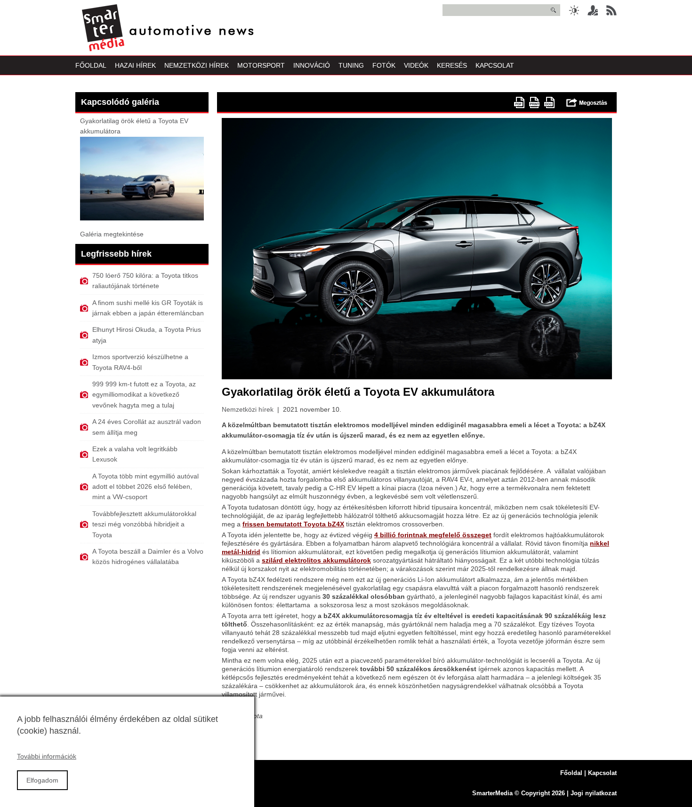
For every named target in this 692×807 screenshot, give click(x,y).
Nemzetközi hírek (248, 409)
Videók (416, 65)
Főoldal (90, 65)
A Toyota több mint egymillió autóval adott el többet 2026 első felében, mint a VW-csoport (145, 486)
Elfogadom (42, 780)
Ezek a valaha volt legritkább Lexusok (134, 454)
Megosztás (586, 102)
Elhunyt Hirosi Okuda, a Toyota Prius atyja (146, 335)
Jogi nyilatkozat (594, 793)
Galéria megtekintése (112, 234)
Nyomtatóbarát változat (534, 102)
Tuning (351, 65)
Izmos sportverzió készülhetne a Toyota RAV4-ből (140, 362)
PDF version (519, 102)
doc (549, 102)
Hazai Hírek (135, 65)
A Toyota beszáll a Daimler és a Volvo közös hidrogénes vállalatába (147, 556)
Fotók (383, 65)
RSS (611, 10)
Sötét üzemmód (574, 10)
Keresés (452, 65)
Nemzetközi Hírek (196, 65)
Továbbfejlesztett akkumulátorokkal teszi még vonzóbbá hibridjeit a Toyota (144, 524)
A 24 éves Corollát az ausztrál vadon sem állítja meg (146, 427)
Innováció (311, 65)
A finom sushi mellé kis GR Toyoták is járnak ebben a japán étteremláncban (148, 308)
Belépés (592, 10)
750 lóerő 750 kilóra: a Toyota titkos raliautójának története (145, 281)
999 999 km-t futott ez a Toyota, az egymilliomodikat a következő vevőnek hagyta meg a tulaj (144, 394)
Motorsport (261, 65)
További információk (46, 756)
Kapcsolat (494, 65)
